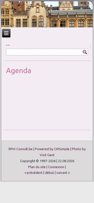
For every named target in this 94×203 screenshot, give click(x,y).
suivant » (63, 172)
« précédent (34, 172)
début (49, 172)
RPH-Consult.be (21, 149)
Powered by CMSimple (52, 149)
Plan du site (37, 167)
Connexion (56, 167)
